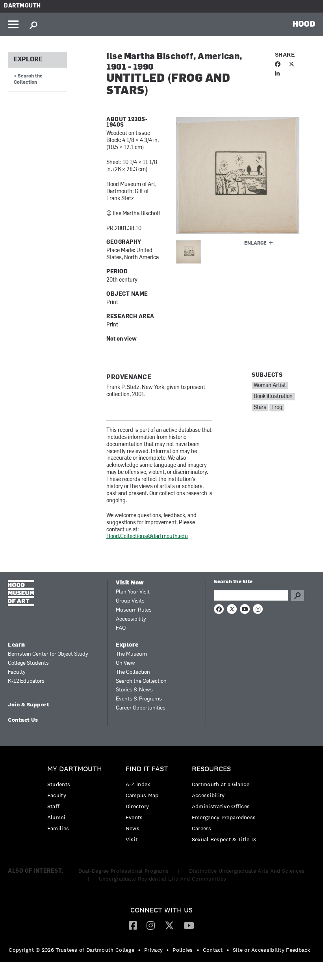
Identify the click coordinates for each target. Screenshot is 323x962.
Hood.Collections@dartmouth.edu (147, 537)
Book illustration (273, 397)
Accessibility (131, 619)
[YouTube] (189, 925)
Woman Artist (270, 386)
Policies (183, 949)
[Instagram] (151, 925)
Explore (28, 60)
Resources (211, 769)
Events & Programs (139, 699)
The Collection (133, 672)
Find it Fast (147, 769)
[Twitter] (169, 925)
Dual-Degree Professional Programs (123, 870)
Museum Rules (134, 610)
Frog (276, 408)
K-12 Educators (26, 681)
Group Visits (130, 601)
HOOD (304, 24)
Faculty (17, 672)
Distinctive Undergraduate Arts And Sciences (246, 870)
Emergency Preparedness (224, 817)
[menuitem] (76, 800)
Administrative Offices (221, 806)
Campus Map (142, 795)
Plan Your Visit (133, 592)
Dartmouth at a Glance (220, 784)
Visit (132, 839)
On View (125, 663)
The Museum (131, 654)
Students (58, 784)
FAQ (121, 628)
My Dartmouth (74, 769)
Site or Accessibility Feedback (271, 949)
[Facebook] (133, 925)
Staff (53, 806)
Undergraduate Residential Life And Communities (162, 878)
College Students (28, 663)
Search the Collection (141, 681)
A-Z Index (138, 784)
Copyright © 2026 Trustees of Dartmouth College (71, 949)
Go (297, 595)
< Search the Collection (28, 79)
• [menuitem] (139, 949)
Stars (260, 408)
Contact (213, 949)
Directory (137, 806)
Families (58, 828)
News (132, 828)
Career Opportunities (140, 708)
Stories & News (134, 690)
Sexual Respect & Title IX (224, 839)
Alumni (56, 817)
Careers (201, 828)
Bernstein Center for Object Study (48, 654)
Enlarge (255, 243)
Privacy (153, 949)
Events (134, 817)
